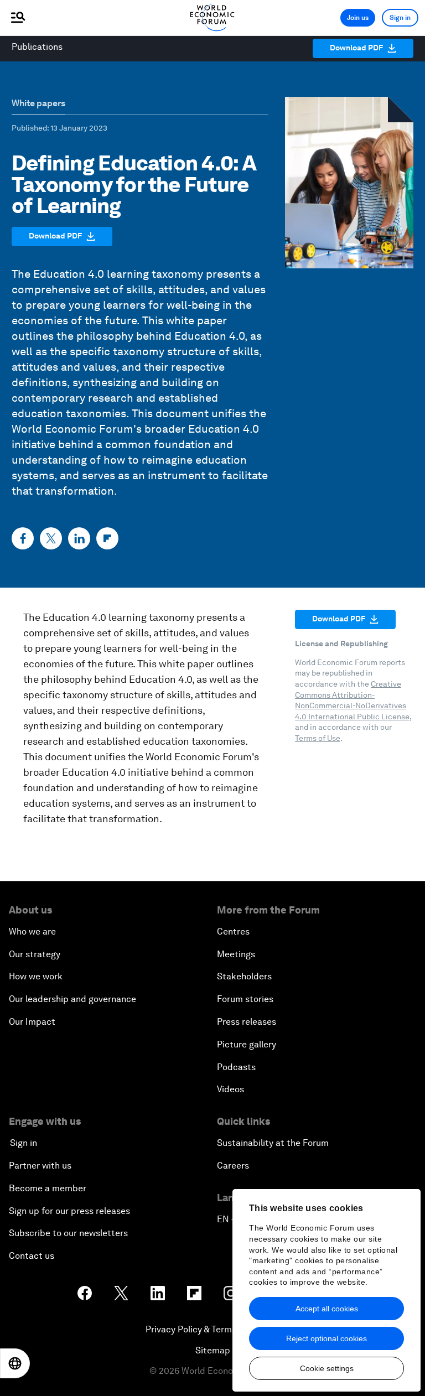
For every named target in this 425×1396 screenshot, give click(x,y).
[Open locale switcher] (15, 1363)
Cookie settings (327, 1368)
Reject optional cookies (326, 1338)
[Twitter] (51, 538)
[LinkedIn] (79, 538)
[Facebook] (23, 538)
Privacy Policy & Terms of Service (212, 1329)
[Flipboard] (107, 538)
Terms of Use (317, 738)
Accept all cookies (327, 1308)
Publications (37, 46)
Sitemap (212, 1350)
